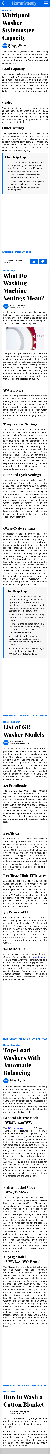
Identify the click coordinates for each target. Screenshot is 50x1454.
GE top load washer (17, 1128)
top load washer (39, 957)
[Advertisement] (25, 223)
